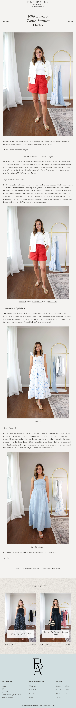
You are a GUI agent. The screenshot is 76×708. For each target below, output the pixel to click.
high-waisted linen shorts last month (30, 185)
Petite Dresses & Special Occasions (11, 695)
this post (43, 553)
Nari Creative (46, 705)
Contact (31, 694)
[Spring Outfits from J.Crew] (20, 641)
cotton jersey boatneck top (59, 194)
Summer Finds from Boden (51, 568)
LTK (67, 690)
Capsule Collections (7, 698)
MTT (53, 705)
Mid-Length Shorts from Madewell (27, 568)
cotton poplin (11, 313)
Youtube (68, 694)
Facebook (58, 690)
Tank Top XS (52, 302)
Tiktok (58, 694)
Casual (4, 686)
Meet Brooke (32, 686)
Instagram (59, 686)
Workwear (5, 689)
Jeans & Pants (6, 692)
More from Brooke (36, 681)
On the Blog (7, 681)
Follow (59, 681)
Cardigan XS (36, 302)
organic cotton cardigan (13, 196)
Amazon (68, 686)
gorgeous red (13, 194)
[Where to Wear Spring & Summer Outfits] (55, 641)
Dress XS (38, 422)
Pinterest (58, 698)
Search (31, 698)
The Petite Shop (33, 690)
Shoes (40, 547)
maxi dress (18, 436)
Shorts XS (22, 302)
